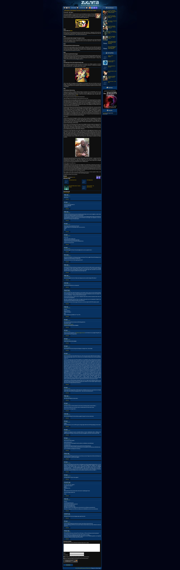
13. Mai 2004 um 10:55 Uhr (67, 307)
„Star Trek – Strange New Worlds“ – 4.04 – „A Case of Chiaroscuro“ (112, 16)
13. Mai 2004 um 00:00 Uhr (67, 255)
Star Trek (78, 10)
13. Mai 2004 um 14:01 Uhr (67, 331)
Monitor (71, 30)
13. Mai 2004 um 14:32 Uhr (67, 339)
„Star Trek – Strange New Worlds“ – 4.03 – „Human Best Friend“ (111, 27)
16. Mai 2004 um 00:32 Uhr (67, 514)
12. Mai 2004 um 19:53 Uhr (67, 248)
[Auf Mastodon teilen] (97, 178)
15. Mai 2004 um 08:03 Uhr (67, 483)
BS (96, 8)
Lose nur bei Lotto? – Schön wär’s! (112, 82)
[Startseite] (65, 8)
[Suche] (69, 8)
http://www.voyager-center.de (80, 332)
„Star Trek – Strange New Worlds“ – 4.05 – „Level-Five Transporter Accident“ (112, 11)
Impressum (84, 568)
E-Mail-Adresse (66, 554)
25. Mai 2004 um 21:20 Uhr (67, 531)
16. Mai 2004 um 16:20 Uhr (67, 522)
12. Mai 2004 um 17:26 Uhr (67, 224)
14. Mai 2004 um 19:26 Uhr (67, 454)
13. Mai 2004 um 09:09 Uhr (67, 291)
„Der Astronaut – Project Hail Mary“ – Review (112, 21)
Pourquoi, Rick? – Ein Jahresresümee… (90, 186)
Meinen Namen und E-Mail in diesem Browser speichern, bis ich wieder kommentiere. (76, 556)
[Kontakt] (67, 8)
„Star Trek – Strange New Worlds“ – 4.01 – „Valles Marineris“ (111, 37)
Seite (77, 95)
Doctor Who (84, 10)
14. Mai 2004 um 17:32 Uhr (67, 430)
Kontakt (80, 568)
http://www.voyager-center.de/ (68, 324)
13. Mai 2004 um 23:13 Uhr (67, 388)
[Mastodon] (94, 8)
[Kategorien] (78, 8)
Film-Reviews (67, 10)
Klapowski (66, 177)
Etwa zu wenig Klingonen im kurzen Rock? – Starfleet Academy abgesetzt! (112, 47)
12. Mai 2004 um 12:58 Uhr (67, 203)
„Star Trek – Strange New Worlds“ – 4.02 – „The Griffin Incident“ (112, 32)
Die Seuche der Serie (72, 179)
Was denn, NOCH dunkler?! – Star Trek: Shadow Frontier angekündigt (112, 42)
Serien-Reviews (73, 10)
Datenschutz (88, 568)
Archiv (77, 568)
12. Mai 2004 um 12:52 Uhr (67, 195)
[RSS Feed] (90, 8)
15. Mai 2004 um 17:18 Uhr (67, 499)
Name (65, 553)
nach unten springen (67, 192)
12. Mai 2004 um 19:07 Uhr (67, 235)
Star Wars (88, 10)
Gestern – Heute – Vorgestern (110, 56)
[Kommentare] (87, 8)
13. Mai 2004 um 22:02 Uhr (67, 354)
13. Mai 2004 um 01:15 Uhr (67, 276)
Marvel (95, 10)
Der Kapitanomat (90, 179)
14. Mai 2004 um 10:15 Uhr (67, 414)
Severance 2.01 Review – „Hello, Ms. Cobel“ (111, 61)
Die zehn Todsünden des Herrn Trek (111, 66)
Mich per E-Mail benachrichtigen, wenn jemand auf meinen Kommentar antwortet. (76, 558)
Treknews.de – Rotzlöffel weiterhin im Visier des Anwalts (111, 77)
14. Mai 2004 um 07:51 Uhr (67, 404)
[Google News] (92, 8)
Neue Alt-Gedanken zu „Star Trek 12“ (112, 71)
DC (91, 10)
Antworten (67, 199)
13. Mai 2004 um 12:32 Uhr (67, 320)
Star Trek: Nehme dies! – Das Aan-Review (75, 186)
